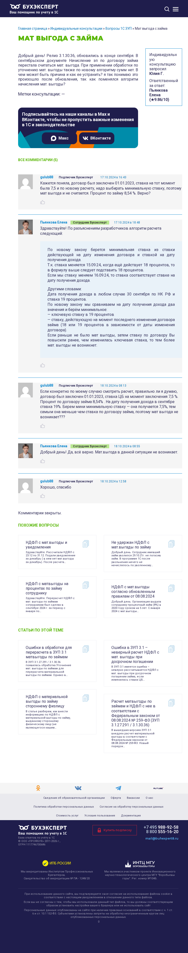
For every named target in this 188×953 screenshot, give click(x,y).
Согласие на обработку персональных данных (131, 806)
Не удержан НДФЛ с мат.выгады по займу (131, 544)
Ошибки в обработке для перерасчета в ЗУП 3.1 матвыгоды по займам (49, 652)
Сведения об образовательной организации (74, 798)
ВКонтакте (100, 138)
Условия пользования (99, 815)
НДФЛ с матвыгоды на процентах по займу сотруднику (47, 588)
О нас (149, 798)
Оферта (116, 798)
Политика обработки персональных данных (64, 806)
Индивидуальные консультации (76, 28)
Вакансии (133, 798)
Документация (131, 815)
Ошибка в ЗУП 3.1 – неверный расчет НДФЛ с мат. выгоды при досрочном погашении (135, 654)
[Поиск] (166, 9)
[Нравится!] (42, 202)
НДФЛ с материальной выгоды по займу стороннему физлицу (47, 701)
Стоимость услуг (67, 815)
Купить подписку (118, 830)
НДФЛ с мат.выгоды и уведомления (46, 544)
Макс (64, 138)
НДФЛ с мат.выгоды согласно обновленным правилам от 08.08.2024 (133, 592)
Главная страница (32, 28)
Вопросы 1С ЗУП (119, 28)
